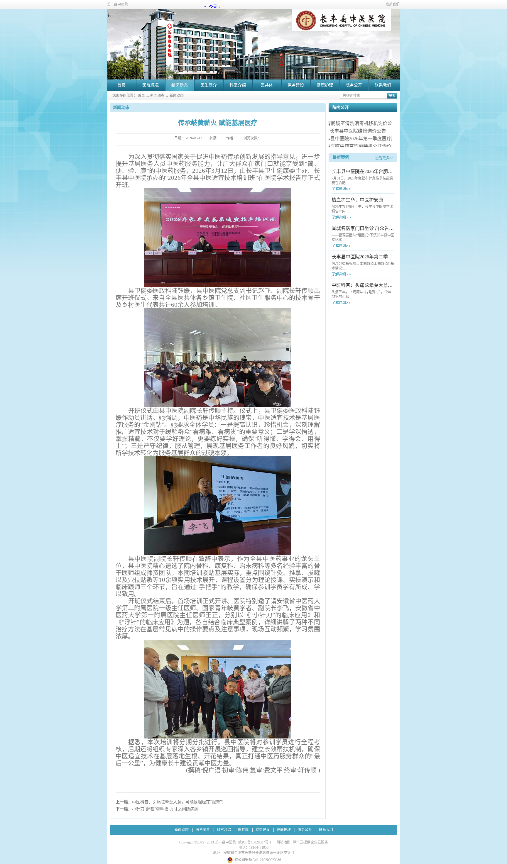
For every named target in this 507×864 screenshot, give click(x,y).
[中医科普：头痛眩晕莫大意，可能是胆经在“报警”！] (352, 302)
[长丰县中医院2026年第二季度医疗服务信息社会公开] (352, 274)
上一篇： (171, 802)
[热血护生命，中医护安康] (352, 217)
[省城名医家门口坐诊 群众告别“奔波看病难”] (352, 245)
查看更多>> (384, 158)
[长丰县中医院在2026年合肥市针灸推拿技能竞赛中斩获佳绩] (352, 188)
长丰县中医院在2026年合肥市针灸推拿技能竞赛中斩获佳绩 (393, 171)
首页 (121, 85)
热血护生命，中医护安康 (357, 199)
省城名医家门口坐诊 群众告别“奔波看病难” (376, 228)
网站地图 (282, 842)
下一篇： (157, 809)
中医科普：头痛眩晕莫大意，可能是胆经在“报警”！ (385, 285)
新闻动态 (157, 96)
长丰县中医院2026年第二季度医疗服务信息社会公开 (386, 256)
